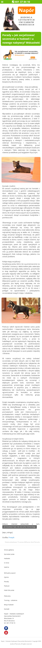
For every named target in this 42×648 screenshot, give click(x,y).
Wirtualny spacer (10, 573)
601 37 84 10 (22, 1)
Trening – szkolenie (10, 600)
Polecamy (7, 596)
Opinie (6, 577)
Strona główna (9, 550)
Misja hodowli (9, 605)
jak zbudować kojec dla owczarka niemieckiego (19, 527)
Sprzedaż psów (9, 554)
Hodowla (7, 558)
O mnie (6, 563)
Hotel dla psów (9, 590)
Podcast (6, 586)
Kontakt (6, 609)
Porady (6, 35)
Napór (26, 10)
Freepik (11, 537)
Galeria (6, 567)
